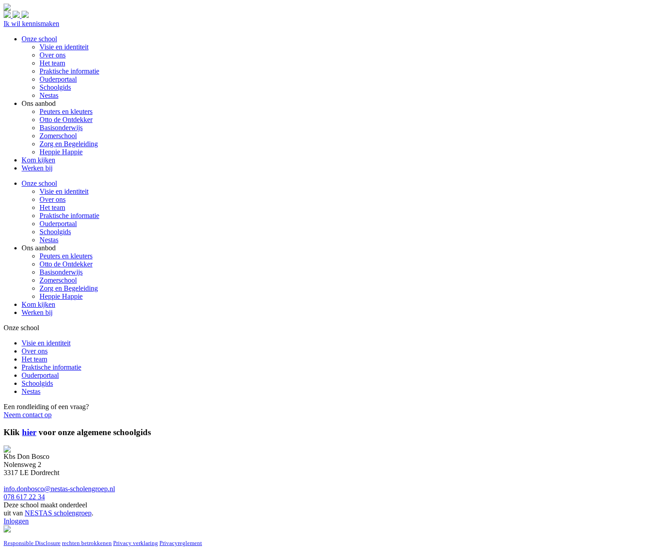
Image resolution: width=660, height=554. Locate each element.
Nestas (49, 240)
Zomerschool (58, 280)
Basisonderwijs (61, 272)
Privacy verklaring (135, 543)
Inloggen (16, 521)
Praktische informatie (69, 215)
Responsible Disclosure (32, 543)
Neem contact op (28, 415)
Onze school (39, 183)
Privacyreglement (180, 543)
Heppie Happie (61, 296)
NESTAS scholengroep (58, 513)
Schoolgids (55, 232)
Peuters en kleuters (66, 256)
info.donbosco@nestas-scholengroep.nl (59, 489)
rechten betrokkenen (87, 543)
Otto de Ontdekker (66, 264)
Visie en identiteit (64, 191)
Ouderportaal (58, 223)
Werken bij (37, 312)
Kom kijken (38, 304)
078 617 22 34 (24, 497)
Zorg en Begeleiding (69, 288)
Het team (52, 207)
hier (29, 432)
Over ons (53, 199)
